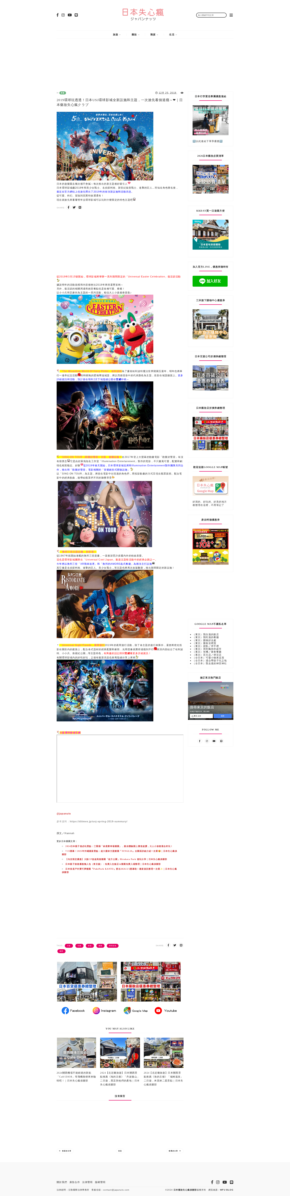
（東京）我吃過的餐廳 (206, 637)
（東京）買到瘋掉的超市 (207, 649)
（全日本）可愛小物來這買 (208, 657)
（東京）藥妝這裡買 (204, 643)
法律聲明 (87, 1182)
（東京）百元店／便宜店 (207, 655)
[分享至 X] (74, 207)
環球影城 (112, 946)
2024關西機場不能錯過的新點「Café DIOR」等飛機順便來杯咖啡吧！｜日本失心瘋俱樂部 (76, 1076)
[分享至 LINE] (79, 207)
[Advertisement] (145, 62)
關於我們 (62, 1182)
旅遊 (115, 34)
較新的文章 (66, 1151)
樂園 (100, 946)
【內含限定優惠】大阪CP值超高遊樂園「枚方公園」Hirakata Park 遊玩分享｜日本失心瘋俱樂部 (116, 859)
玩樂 (79, 946)
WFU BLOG (226, 1190)
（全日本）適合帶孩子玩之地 (210, 660)
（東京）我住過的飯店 (206, 634)
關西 (61, 951)
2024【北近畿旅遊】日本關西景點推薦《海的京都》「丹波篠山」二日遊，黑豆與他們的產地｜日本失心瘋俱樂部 (120, 1078)
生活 (171, 34)
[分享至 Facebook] (68, 207)
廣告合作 (74, 1182)
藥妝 (134, 34)
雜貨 (153, 34)
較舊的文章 (173, 1151)
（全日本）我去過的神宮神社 (210, 663)
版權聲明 (100, 1182)
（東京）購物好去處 (204, 640)
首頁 (120, 1151)
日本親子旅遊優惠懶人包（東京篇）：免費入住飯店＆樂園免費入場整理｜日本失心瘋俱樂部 (113, 864)
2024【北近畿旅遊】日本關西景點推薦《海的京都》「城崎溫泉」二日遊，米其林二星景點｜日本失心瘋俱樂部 (163, 1078)
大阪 (69, 946)
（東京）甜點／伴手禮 (206, 646)
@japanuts (64, 813)
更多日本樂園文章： (67, 841)
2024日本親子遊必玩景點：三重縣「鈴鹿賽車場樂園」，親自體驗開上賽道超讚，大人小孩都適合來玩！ (119, 846)
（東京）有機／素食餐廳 (207, 652)
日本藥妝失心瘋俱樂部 (185, 1190)
